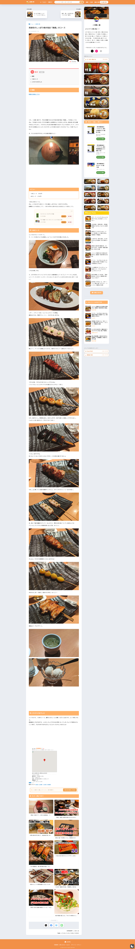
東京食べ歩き (96, 355)
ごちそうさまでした (37, 82)
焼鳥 (72, 933)
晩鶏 (33, 76)
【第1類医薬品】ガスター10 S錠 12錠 (100, 165)
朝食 (87, 2)
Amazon (63, 216)
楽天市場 (69, 216)
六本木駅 (44, 784)
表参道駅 (49, 784)
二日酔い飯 (76, 930)
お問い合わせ (97, 293)
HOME (68, 942)
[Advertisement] (54, 107)
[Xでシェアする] (46, 925)
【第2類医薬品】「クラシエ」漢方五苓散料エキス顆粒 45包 (100, 129)
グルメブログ (96, 351)
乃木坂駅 (40, 784)
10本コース (35, 79)
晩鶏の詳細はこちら (34, 94)
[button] (132, 946)
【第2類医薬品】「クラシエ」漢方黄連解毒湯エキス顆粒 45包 (100, 148)
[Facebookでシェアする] (51, 925)
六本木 (91, 2)
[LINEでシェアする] (62, 925)
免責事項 (56, 945)
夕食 (68, 933)
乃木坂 (63, 933)
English (68, 945)
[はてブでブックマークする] (56, 925)
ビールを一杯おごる (96, 59)
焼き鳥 (37, 784)
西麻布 (77, 933)
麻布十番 (96, 2)
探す (81, 2)
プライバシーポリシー (76, 945)
